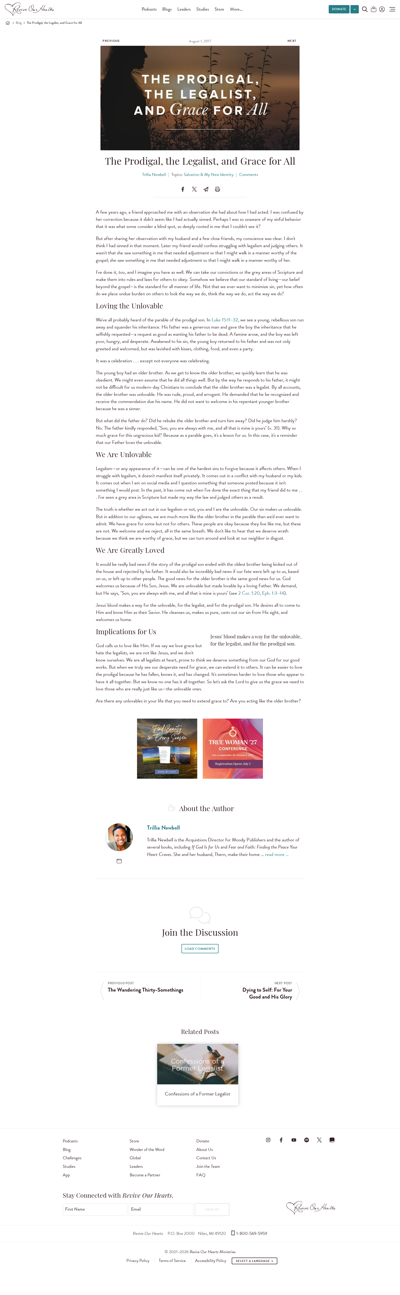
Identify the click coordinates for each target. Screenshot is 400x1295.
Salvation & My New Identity (209, 174)
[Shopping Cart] (373, 9)
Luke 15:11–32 (225, 319)
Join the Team (208, 1166)
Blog (19, 22)
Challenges (72, 1157)
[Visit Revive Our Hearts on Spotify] (306, 1140)
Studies (202, 9)
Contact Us (206, 1157)
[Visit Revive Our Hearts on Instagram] (268, 1140)
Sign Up (212, 1209)
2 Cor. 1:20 (249, 593)
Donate (339, 9)
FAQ (201, 1175)
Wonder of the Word (147, 1149)
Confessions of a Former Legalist (197, 1094)
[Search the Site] (365, 9)
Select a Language (253, 1261)
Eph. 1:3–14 (273, 593)
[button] (391, 9)
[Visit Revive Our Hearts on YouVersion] (332, 1140)
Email (136, 1209)
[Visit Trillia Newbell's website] (119, 861)
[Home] (8, 23)
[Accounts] (381, 9)
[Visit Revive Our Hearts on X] (319, 1140)
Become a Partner (145, 1175)
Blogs (167, 9)
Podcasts (149, 9)
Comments (248, 174)
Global (135, 1157)
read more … (277, 854)
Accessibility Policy (210, 1261)
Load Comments (200, 948)
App (66, 1175)
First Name (75, 1209)
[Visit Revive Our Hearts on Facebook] (281, 1140)
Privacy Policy (137, 1261)
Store (219, 9)
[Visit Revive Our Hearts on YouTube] (294, 1140)
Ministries (212, 1252)
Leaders (184, 9)
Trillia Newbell (154, 174)
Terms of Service (172, 1261)
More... (236, 9)
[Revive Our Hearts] (30, 9)
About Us (204, 1149)
